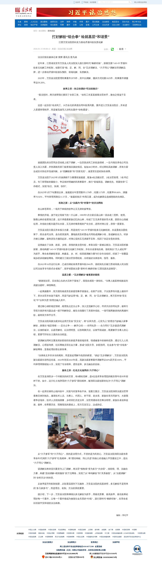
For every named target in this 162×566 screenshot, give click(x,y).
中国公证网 (80, 537)
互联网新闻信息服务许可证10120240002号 (61, 554)
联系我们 (94, 542)
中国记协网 (82, 530)
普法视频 (95, 22)
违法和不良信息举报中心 (132, 537)
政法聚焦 (43, 22)
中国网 (134, 530)
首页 (35, 31)
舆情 (26, 25)
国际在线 (41, 533)
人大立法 (34, 22)
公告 (81, 25)
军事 (62, 25)
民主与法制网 (59, 537)
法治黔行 (126, 25)
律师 (68, 22)
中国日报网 (32, 533)
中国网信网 (72, 530)
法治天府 (105, 25)
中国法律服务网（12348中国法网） (123, 533)
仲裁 (75, 22)
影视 (87, 25)
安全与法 (125, 22)
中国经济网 (126, 530)
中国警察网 (49, 537)
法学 (62, 22)
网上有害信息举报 (140, 2)
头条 (19, 22)
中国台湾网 (50, 533)
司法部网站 (62, 530)
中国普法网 (141, 533)
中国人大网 (32, 530)
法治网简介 (72, 542)
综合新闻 (53, 25)
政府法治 (53, 22)
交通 (75, 25)
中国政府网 (42, 530)
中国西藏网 (60, 533)
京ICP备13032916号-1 (53, 557)
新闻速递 (51, 31)
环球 (81, 22)
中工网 (107, 533)
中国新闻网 (89, 533)
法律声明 (116, 542)
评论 (19, 25)
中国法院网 (32, 537)
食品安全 (115, 22)
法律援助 (43, 25)
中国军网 (79, 533)
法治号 (77, 2)
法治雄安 (105, 22)
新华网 (97, 530)
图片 (87, 22)
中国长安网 (52, 530)
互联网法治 (136, 25)
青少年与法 (136, 22)
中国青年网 (70, 533)
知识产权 (34, 25)
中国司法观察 (117, 537)
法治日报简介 (47, 542)
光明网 (117, 530)
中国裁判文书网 (91, 537)
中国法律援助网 (104, 537)
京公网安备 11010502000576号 (105, 557)
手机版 (85, 2)
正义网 (40, 537)
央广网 (110, 530)
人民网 (90, 530)
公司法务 (95, 25)
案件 (68, 25)
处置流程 (98, 546)
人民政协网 (98, 533)
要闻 (26, 22)
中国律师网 (70, 537)
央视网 (104, 530)
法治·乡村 (116, 25)
